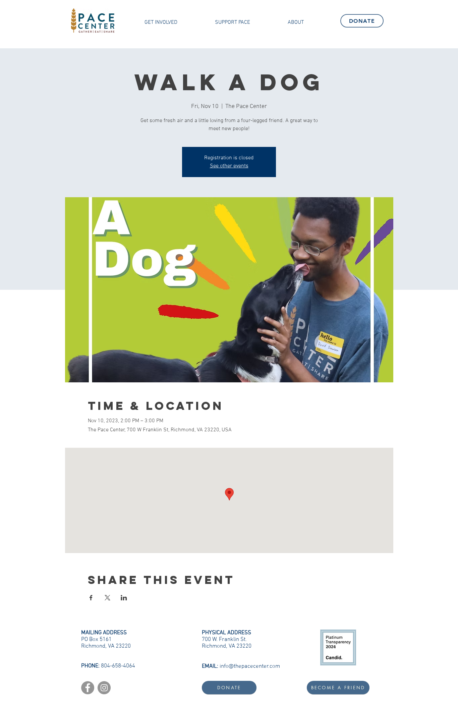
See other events (229, 166)
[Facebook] (87, 687)
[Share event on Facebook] (91, 597)
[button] (161, 22)
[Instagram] (104, 687)
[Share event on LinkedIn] (124, 597)
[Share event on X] (107, 597)
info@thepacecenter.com (250, 666)
